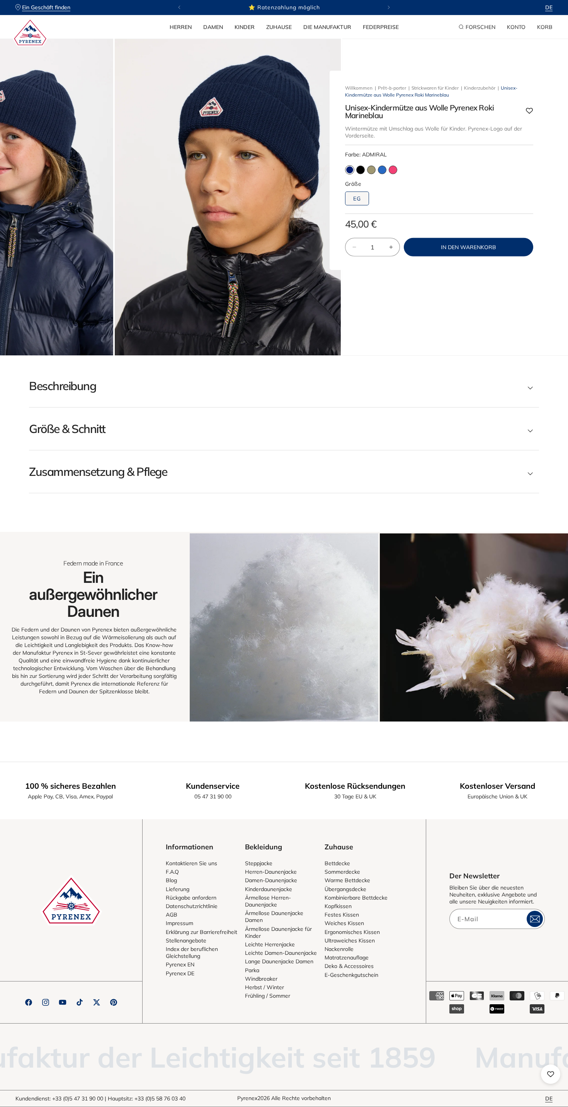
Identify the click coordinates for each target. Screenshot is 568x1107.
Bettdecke (337, 863)
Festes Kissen (342, 914)
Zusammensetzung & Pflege (98, 471)
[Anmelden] (535, 919)
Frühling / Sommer (267, 995)
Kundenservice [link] (213, 786)
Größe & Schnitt (67, 429)
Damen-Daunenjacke (271, 880)
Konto (516, 27)
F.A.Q (172, 871)
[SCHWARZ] (360, 170)
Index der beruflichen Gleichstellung (192, 952)
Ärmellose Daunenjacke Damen (274, 917)
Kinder (245, 27)
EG (357, 198)
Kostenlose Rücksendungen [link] (355, 786)
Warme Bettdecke (347, 880)
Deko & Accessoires (349, 966)
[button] (180, 27)
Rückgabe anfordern (191, 897)
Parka (252, 970)
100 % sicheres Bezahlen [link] (70, 786)
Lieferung (177, 889)
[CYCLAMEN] (393, 170)
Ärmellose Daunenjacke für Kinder (278, 932)
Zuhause (279, 27)
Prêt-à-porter (392, 88)
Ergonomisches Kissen (352, 932)
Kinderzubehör (479, 88)
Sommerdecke (342, 871)
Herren (181, 27)
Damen (213, 27)
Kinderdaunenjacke (268, 889)
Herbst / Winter (264, 987)
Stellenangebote (186, 940)
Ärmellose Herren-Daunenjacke (268, 901)
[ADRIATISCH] (382, 170)
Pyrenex (247, 1098)
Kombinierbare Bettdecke (356, 897)
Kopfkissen (338, 906)
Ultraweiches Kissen (350, 940)
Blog (171, 880)
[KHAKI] (371, 170)
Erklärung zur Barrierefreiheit (201, 932)
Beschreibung (62, 386)
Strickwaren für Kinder (435, 88)
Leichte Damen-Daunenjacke (281, 952)
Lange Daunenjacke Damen (279, 961)
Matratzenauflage (347, 957)
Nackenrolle (339, 949)
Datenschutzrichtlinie (192, 906)
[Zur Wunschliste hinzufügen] (529, 111)
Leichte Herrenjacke (270, 944)
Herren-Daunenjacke (271, 871)
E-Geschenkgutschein (351, 974)
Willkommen (358, 88)
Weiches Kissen (344, 923)
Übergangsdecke (345, 889)
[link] (284, 627)
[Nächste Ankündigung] (388, 7)
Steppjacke (258, 863)
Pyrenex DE (180, 973)
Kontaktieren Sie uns (191, 863)
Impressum (179, 923)
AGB (171, 914)
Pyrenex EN (180, 964)
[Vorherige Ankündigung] (179, 7)
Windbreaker (261, 978)
